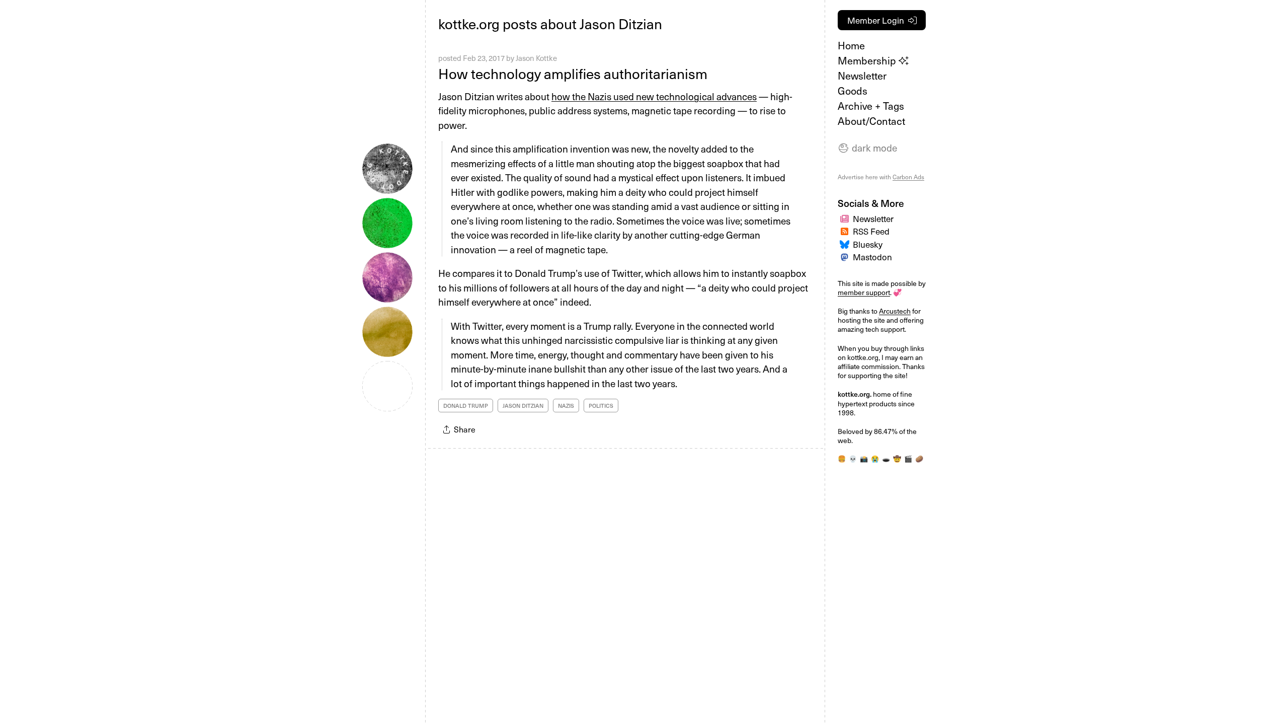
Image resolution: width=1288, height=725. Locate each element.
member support (864, 292)
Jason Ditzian (523, 405)
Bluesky (867, 244)
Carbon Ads (908, 176)
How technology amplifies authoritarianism (572, 73)
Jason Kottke (536, 57)
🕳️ (886, 458)
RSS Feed (871, 231)
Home (851, 45)
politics (601, 405)
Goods (852, 90)
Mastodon (872, 256)
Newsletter (862, 75)
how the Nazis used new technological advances (654, 96)
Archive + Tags (871, 105)
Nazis (566, 405)
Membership (868, 60)
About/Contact (871, 120)
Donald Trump (465, 405)
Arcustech (895, 311)
